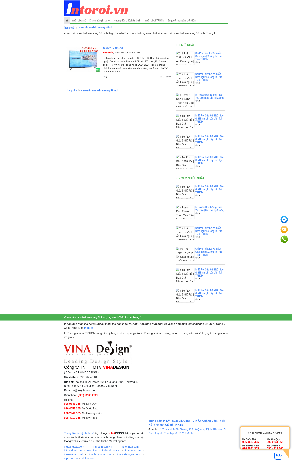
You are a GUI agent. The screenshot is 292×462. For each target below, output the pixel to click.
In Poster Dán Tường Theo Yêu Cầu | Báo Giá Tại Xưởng (209, 96)
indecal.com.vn (111, 450)
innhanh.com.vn (102, 446)
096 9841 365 (72, 403)
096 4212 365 (72, 417)
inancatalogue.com (128, 454)
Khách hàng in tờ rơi (99, 20)
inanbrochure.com (100, 454)
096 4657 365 (72, 408)
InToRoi (89, 327)
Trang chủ (69, 27)
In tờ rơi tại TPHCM (154, 20)
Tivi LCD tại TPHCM (113, 48)
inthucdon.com (73, 450)
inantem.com (133, 450)
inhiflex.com (88, 458)
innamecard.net (73, 454)
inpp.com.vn (71, 458)
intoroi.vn (92, 450)
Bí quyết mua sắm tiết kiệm (182, 20)
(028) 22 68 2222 (88, 395)
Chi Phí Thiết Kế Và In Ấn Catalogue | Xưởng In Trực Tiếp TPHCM (208, 56)
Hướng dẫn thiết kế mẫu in (127, 20)
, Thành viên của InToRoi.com (121, 53)
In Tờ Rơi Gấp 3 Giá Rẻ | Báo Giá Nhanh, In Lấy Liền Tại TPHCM (209, 118)
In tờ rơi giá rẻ (79, 20)
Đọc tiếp (164, 77)
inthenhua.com (130, 446)
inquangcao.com (74, 446)
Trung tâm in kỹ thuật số (79, 433)
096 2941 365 (72, 413)
